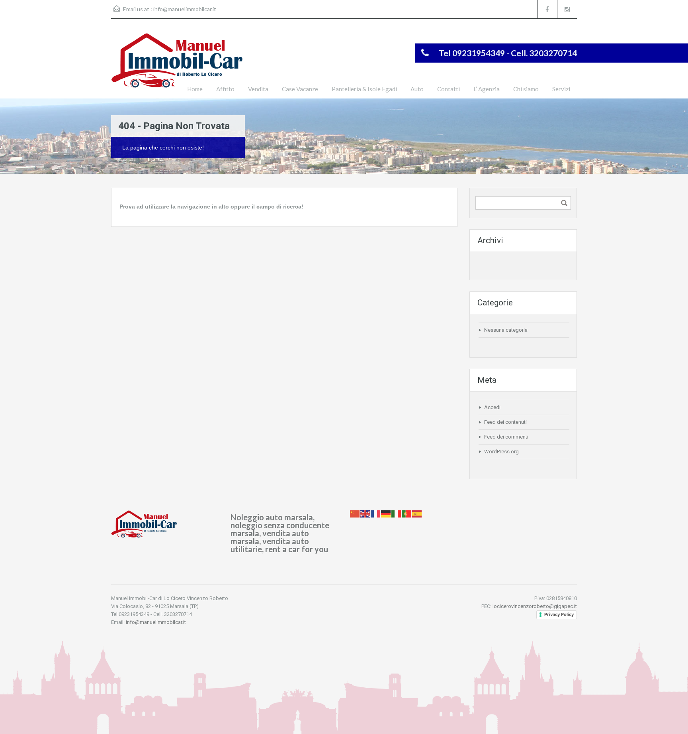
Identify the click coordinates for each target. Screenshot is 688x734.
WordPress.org (501, 452)
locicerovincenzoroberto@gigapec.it (535, 606)
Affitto (225, 88)
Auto (417, 88)
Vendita (258, 88)
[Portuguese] (407, 513)
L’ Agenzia (486, 88)
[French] (376, 513)
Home (195, 88)
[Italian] (396, 513)
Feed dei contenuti (505, 422)
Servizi (561, 88)
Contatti (448, 88)
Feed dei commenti (506, 437)
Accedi (492, 407)
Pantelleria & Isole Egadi (364, 88)
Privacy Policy (559, 614)
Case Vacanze (300, 88)
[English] (365, 513)
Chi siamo (526, 88)
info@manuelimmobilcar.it (184, 9)
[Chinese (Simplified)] (355, 513)
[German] (386, 513)
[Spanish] (417, 513)
